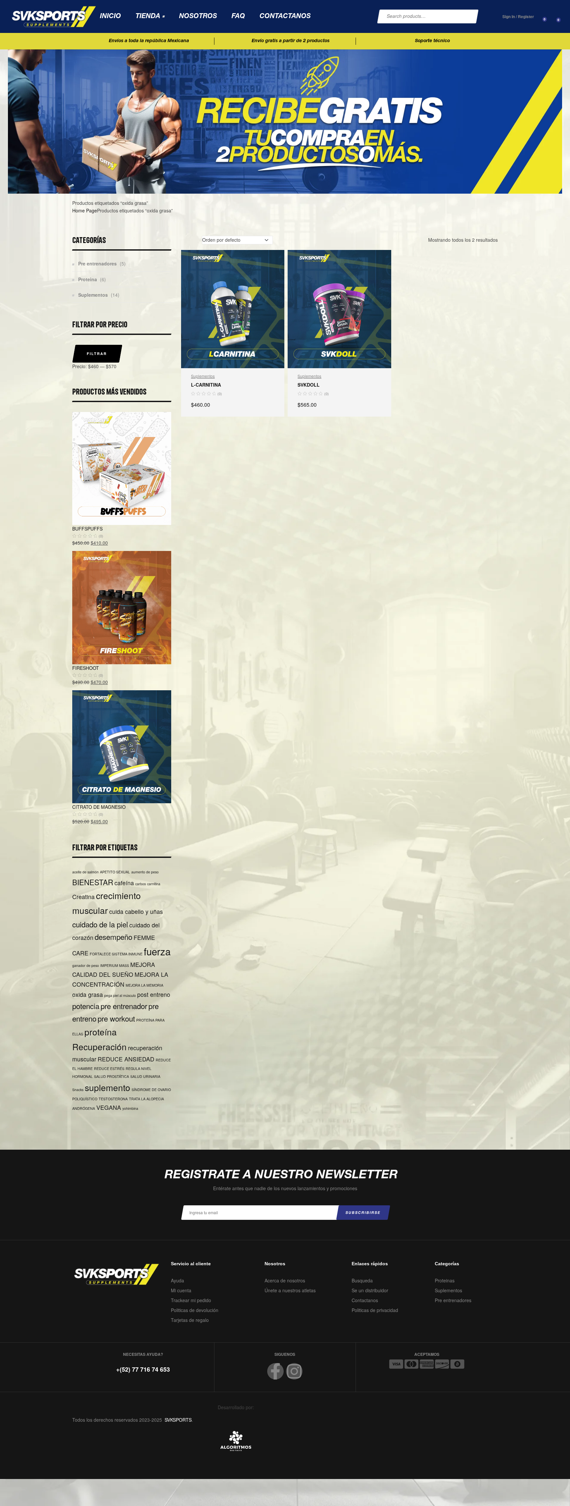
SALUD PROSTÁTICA (111, 1076)
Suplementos (203, 376)
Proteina (87, 279)
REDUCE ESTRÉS (109, 1068)
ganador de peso (85, 965)
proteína (100, 1032)
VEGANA (108, 1107)
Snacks (77, 1089)
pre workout (116, 1018)
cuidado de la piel (100, 924)
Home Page (84, 210)
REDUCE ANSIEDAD (126, 1059)
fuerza (157, 951)
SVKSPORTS (178, 1419)
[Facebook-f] (275, 1371)
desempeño (113, 936)
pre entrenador (124, 1005)
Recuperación (99, 1046)
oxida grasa (87, 994)
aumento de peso (145, 871)
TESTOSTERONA (113, 1098)
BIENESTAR (92, 882)
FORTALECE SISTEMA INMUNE (116, 953)
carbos (140, 883)
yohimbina (130, 1108)
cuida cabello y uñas (136, 911)
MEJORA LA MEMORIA (144, 985)
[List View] (192, 240)
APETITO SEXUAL (115, 871)
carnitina (153, 883)
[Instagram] (294, 1371)
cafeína (124, 883)
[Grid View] (183, 240)
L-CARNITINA (206, 384)
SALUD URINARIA (145, 1076)
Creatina (83, 896)
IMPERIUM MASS (114, 965)
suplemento (107, 1087)
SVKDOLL (309, 384)
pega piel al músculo (120, 995)
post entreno (153, 994)
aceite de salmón (85, 871)
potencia (85, 1005)
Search (468, 16)
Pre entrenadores (97, 263)
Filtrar (97, 353)
